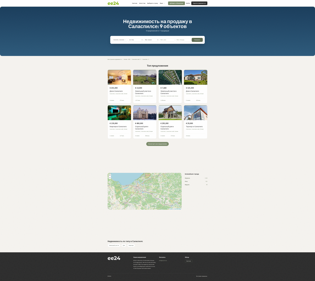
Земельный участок (114, 245)
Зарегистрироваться (199, 3)
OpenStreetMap (177, 209)
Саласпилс (145, 59)
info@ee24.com (163, 260)
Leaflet (170, 209)
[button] (110, 175)
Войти (188, 3)
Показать (197, 40)
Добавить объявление (176, 3)
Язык (161, 3)
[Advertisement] (157, 157)
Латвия (125, 59)
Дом (124, 245)
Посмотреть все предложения (157, 144)
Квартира (131, 245)
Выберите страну (152, 3)
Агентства (142, 3)
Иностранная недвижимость (115, 59)
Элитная (134, 3)
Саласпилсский (135, 59)
